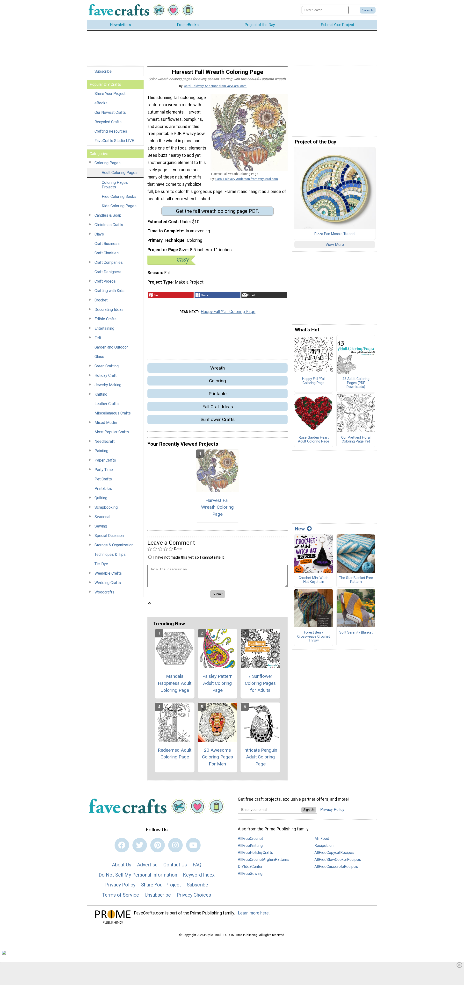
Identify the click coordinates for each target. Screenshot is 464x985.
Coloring (217, 381)
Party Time (103, 469)
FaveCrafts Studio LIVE (114, 140)
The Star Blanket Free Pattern (356, 580)
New (300, 529)
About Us (121, 865)
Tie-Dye (101, 564)
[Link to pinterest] (157, 845)
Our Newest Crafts (110, 112)
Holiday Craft (105, 375)
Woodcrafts (104, 592)
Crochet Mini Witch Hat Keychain (313, 580)
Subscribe (103, 71)
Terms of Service (120, 895)
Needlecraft (104, 441)
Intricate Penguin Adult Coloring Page (260, 757)
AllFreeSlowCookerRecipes (337, 859)
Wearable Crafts (108, 573)
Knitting (100, 394)
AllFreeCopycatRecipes (334, 852)
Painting (101, 451)
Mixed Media (105, 422)
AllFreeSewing (250, 873)
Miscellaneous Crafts (112, 413)
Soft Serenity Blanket (356, 633)
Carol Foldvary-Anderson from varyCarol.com (215, 86)
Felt (97, 337)
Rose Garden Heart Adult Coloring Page (313, 440)
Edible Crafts (105, 319)
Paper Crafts (105, 460)
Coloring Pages (107, 163)
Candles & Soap (107, 215)
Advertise (147, 865)
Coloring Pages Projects (115, 184)
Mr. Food (321, 838)
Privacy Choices (194, 895)
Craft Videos (105, 281)
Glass (99, 356)
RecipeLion (324, 845)
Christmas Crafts (108, 224)
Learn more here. (254, 913)
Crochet (101, 300)
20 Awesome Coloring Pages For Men (217, 757)
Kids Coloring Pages (119, 206)
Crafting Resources (110, 131)
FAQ (197, 865)
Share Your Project (109, 93)
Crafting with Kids (109, 290)
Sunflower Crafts (218, 419)
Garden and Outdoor (111, 347)
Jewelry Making (107, 385)
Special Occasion (109, 535)
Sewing (100, 526)
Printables (103, 488)
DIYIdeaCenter (250, 866)
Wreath (217, 368)
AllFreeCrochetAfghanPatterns (263, 859)
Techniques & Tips (110, 554)
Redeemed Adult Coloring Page (174, 753)
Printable (217, 393)
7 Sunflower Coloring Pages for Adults (260, 683)
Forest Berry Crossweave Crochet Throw (313, 636)
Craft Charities (106, 253)
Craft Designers (107, 272)
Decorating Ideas (108, 309)
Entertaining (104, 328)
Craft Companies (108, 262)
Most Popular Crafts (111, 432)
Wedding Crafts (107, 582)
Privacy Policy (120, 885)
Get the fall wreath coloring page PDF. (217, 211)
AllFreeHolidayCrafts (255, 852)
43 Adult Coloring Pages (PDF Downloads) (356, 383)
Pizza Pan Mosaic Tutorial (334, 234)
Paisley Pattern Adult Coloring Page (217, 683)
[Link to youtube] (193, 845)
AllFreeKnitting (250, 845)
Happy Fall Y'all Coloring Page (228, 311)
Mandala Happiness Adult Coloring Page (174, 683)
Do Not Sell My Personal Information (138, 875)
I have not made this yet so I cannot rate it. (189, 557)
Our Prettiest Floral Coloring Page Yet (355, 440)
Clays (99, 234)
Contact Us (175, 865)
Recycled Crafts (108, 122)
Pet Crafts (103, 479)
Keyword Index (199, 875)
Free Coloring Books (119, 196)
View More (335, 244)
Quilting (100, 498)
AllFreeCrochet (250, 838)
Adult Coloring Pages (120, 172)
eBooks (101, 103)
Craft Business (107, 243)
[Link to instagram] (175, 845)
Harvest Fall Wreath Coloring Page (217, 507)
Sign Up (308, 810)
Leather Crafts (106, 403)
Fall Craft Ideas (217, 406)
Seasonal (102, 516)
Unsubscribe (158, 895)
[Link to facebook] (122, 845)
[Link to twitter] (139, 845)
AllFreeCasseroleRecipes (336, 866)
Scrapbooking (106, 507)
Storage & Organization (113, 545)
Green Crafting (106, 366)
